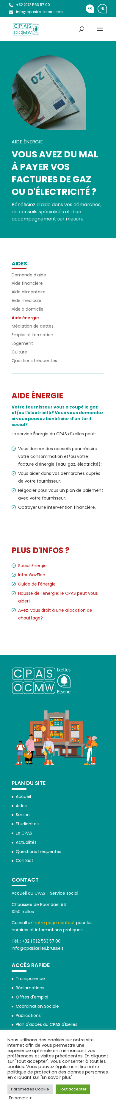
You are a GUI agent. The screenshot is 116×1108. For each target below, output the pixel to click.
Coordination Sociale (37, 1006)
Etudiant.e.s (28, 824)
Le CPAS (24, 833)
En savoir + (20, 1098)
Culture (19, 352)
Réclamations (30, 988)
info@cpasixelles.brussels (39, 11)
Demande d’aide (29, 275)
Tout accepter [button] (73, 1089)
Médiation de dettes (33, 326)
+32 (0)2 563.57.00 (33, 4)
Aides (19, 263)
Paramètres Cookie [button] (30, 1089)
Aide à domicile (27, 309)
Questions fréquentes (34, 361)
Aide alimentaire (29, 292)
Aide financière (27, 283)
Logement (22, 343)
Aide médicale (26, 300)
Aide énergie (25, 318)
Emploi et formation (32, 335)
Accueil (23, 796)
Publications (28, 1015)
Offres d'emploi (32, 997)
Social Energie (32, 566)
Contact (24, 860)
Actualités (26, 842)
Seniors (23, 815)
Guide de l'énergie (37, 584)
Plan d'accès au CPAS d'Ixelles (46, 1024)
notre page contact (54, 923)
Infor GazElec (31, 575)
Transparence (30, 979)
